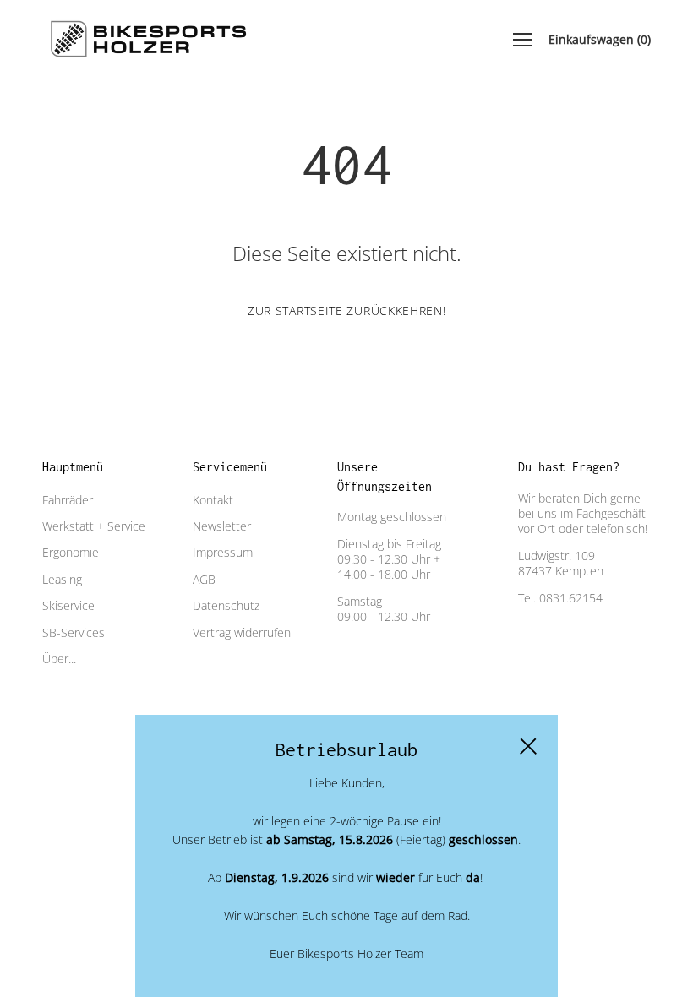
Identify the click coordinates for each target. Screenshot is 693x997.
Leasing (62, 579)
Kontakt (213, 500)
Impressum (223, 552)
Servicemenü (230, 467)
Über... (59, 659)
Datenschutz (226, 605)
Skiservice (68, 605)
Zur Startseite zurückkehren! (347, 310)
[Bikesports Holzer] (148, 40)
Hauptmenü (72, 467)
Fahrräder (67, 500)
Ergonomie (70, 552)
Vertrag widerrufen (242, 632)
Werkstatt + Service (93, 526)
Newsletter (222, 526)
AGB (204, 579)
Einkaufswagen (599, 39)
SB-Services (73, 632)
